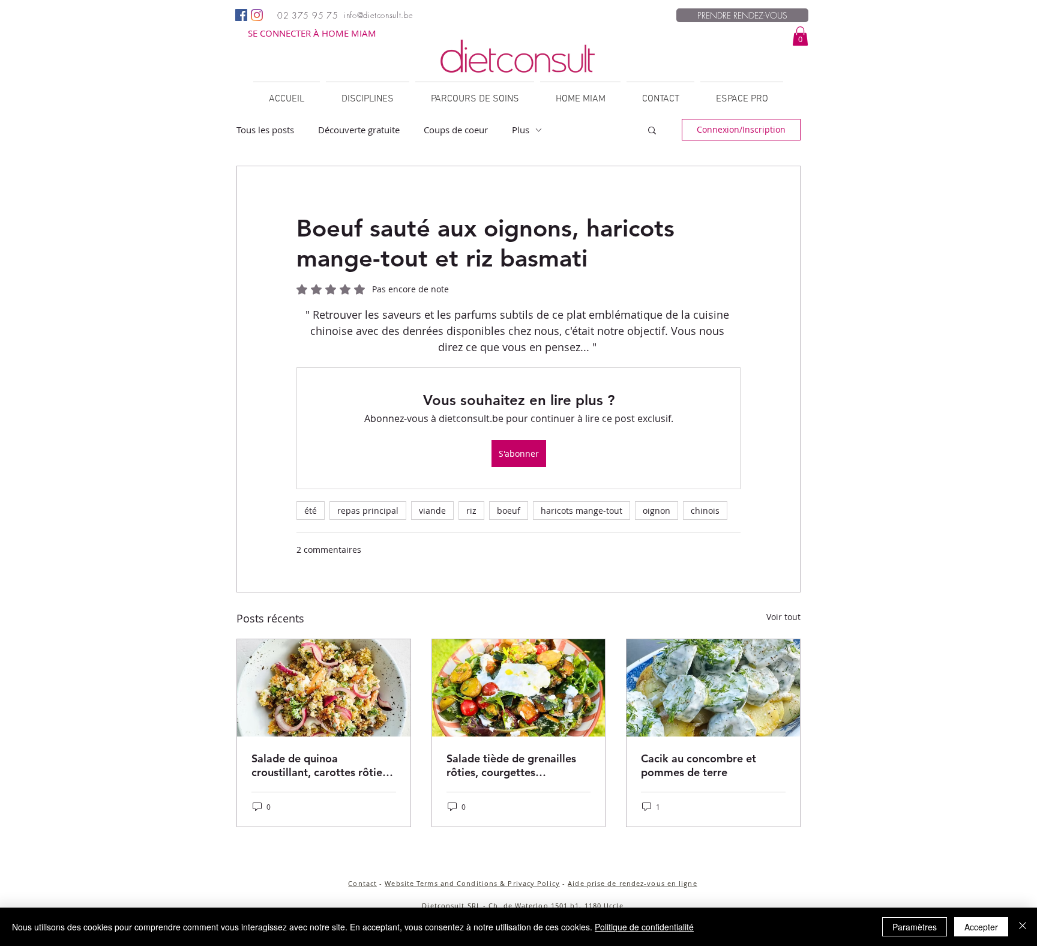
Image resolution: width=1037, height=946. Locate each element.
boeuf (508, 510)
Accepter (981, 927)
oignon (656, 510)
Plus (520, 130)
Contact (362, 883)
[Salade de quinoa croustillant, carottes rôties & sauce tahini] (323, 688)
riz (471, 510)
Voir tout (783, 616)
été (310, 510)
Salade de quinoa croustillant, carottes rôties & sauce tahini (319, 765)
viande (432, 510)
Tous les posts (265, 130)
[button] (800, 36)
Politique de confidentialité (644, 927)
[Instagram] (257, 15)
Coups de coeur (456, 130)
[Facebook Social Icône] (241, 15)
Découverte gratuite (359, 130)
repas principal (367, 510)
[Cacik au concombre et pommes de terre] (713, 688)
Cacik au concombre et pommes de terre (698, 765)
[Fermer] (1022, 926)
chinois (705, 510)
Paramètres (914, 927)
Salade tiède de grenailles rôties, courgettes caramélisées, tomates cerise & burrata (511, 765)
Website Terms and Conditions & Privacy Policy (472, 883)
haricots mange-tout (581, 510)
